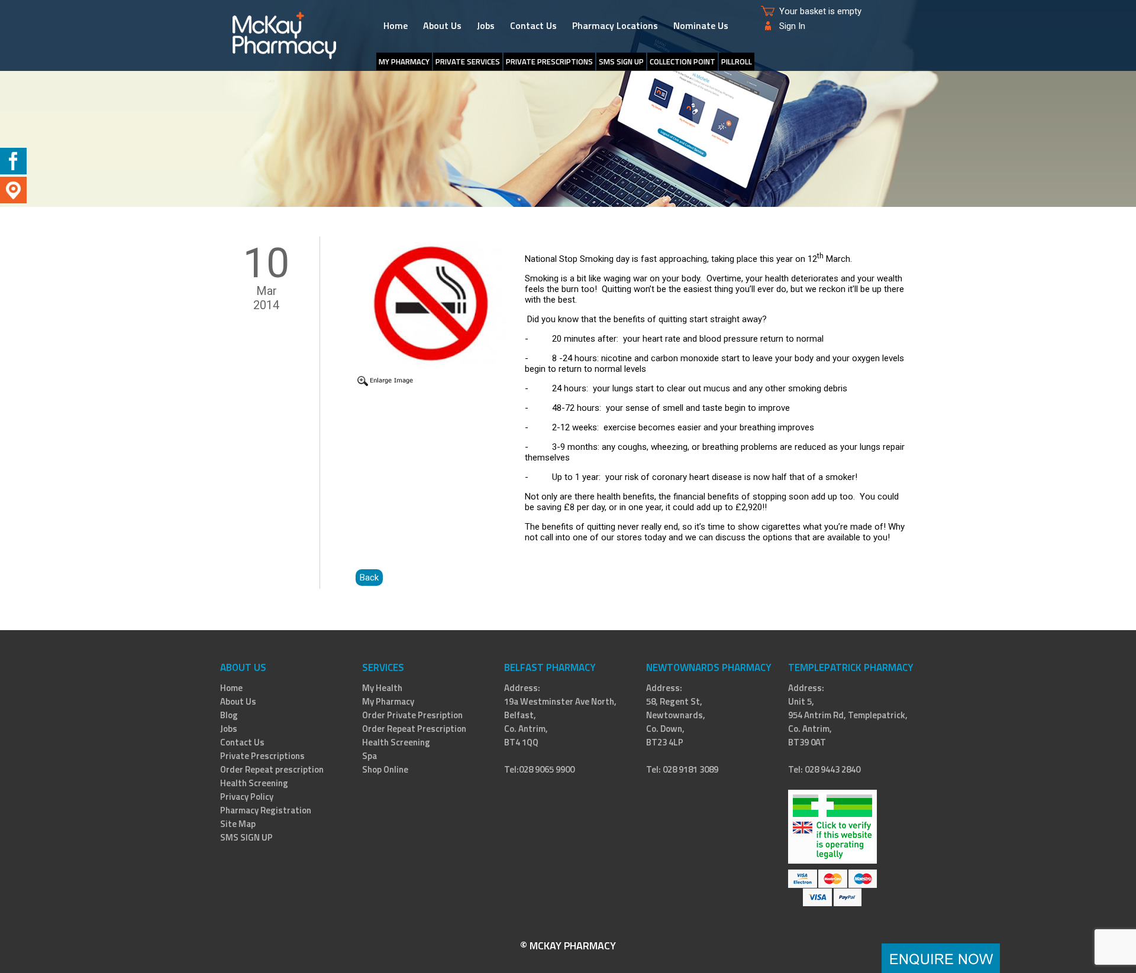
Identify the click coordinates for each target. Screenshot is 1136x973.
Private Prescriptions (549, 61)
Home (395, 25)
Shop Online (385, 769)
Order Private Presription (412, 715)
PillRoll (736, 61)
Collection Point (682, 61)
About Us (442, 25)
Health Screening (254, 783)
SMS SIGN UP (621, 61)
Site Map (238, 824)
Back (369, 577)
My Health (382, 688)
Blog (229, 715)
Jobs (486, 25)
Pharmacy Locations (615, 25)
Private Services (467, 61)
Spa (369, 756)
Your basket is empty (820, 11)
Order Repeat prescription (272, 769)
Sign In (792, 26)
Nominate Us (700, 25)
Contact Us (533, 25)
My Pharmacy (388, 701)
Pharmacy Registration (265, 810)
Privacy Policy (246, 796)
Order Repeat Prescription (414, 728)
